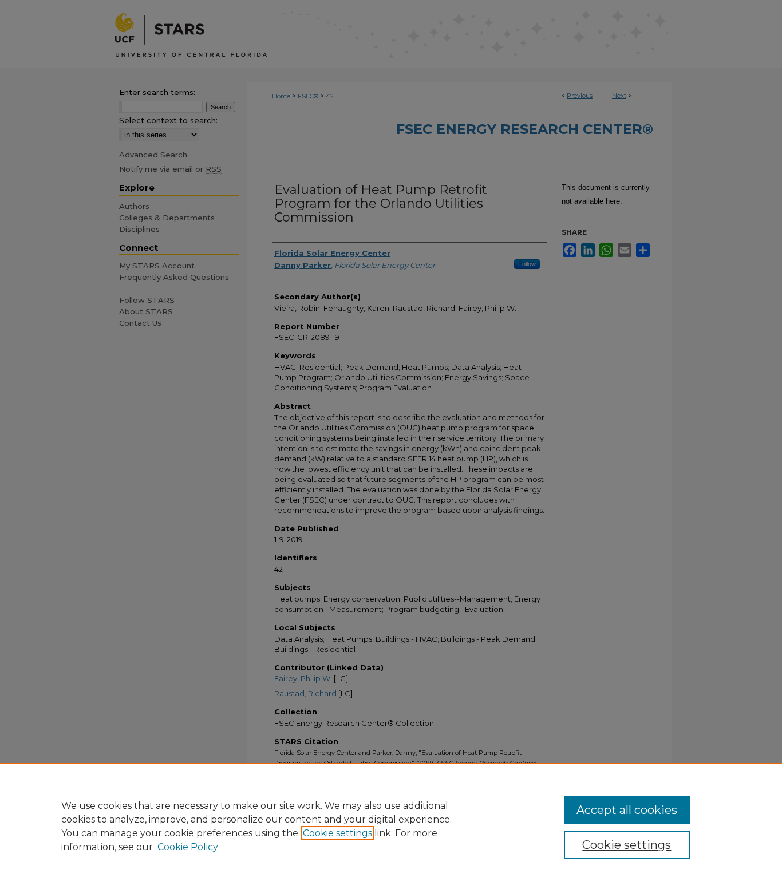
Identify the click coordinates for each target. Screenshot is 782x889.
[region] (391, 826)
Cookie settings (337, 833)
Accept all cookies (626, 810)
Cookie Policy (187, 846)
